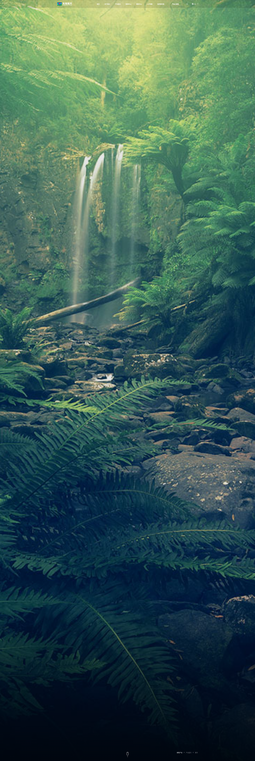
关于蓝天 (107, 4)
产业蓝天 (118, 4)
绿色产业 (179, 753)
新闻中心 (128, 4)
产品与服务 (175, 4)
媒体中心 (139, 4)
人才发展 (149, 4)
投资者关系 (160, 4)
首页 (98, 4)
